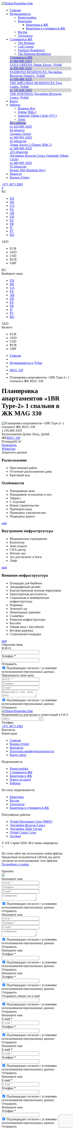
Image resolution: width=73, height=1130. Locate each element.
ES (12, 220)
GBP (13, 263)
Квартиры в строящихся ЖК (29, 807)
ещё (4, 523)
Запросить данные (14, 452)
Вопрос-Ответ (19, 744)
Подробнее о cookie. (15, 864)
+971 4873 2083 (12, 184)
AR (12, 213)
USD (13, 256)
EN (12, 198)
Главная (15, 740)
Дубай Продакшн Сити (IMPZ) (31, 821)
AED (13, 252)
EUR (13, 248)
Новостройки (19, 768)
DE (12, 202)
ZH (12, 216)
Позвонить (9, 445)
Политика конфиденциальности (32, 751)
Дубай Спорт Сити (23, 832)
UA (12, 205)
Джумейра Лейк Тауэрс (26, 828)
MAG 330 (13, 437)
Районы (15, 783)
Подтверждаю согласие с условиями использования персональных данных (29, 669)
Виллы (14, 800)
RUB (13, 259)
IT (11, 227)
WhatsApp (8, 448)
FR (12, 224)
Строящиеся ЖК (21, 772)
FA (12, 209)
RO (12, 235)
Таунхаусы (17, 804)
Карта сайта (18, 755)
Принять (8, 871)
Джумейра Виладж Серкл (27, 825)
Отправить (9, 664)
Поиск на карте (20, 779)
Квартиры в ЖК (21, 776)
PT (12, 231)
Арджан (15, 836)
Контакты (16, 747)
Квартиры (17, 797)
